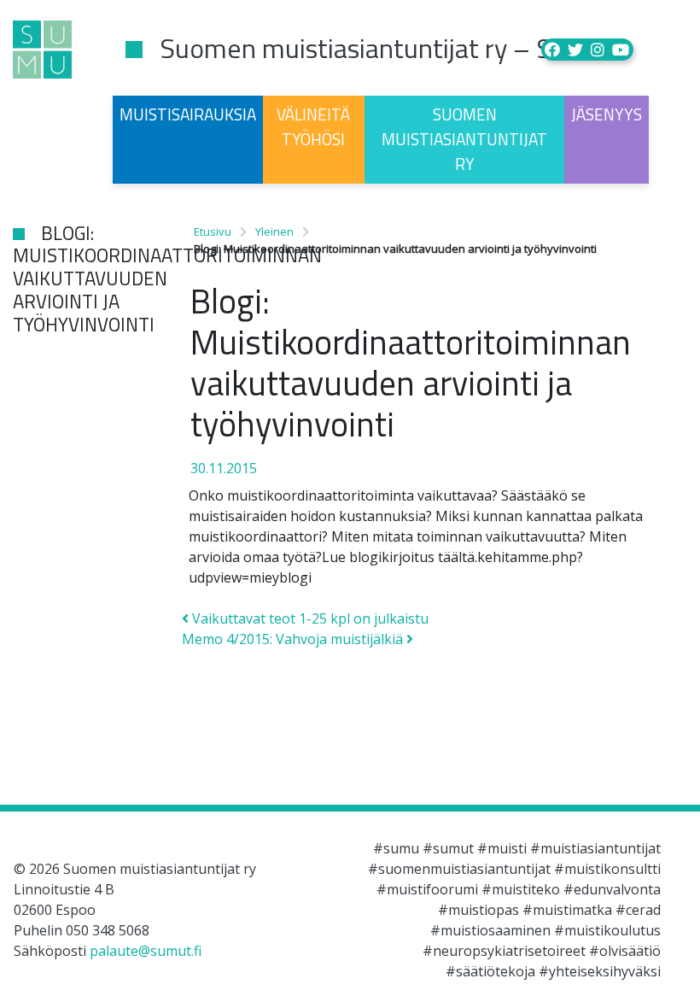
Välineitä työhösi (313, 126)
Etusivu (212, 231)
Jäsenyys (606, 114)
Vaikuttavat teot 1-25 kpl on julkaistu (309, 618)
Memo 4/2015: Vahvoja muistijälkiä (294, 639)
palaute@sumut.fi (145, 950)
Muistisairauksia (188, 114)
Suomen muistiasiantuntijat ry (464, 139)
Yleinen (274, 231)
